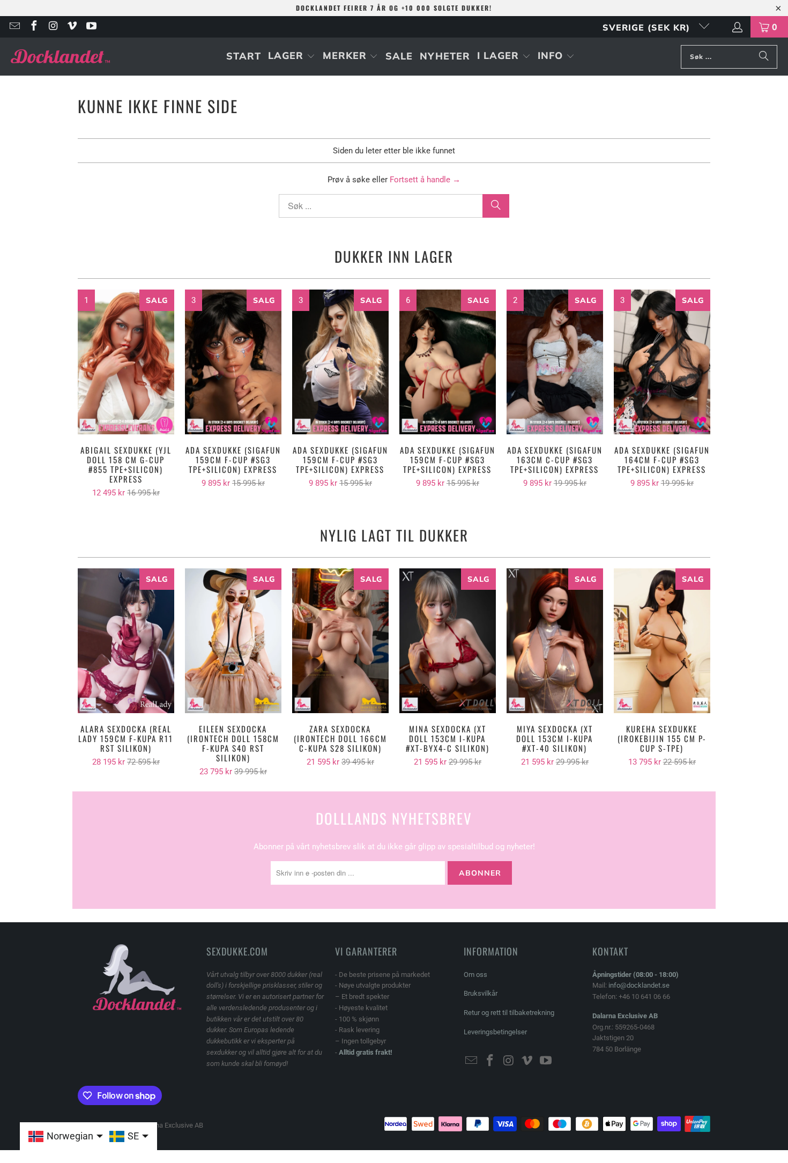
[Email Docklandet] (14, 26)
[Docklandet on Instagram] (52, 26)
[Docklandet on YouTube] (90, 26)
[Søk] (763, 57)
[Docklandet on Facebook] (33, 26)
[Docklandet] (60, 56)
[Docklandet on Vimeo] (72, 26)
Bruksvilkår (480, 993)
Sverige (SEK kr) (648, 27)
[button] (291, 56)
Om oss (475, 975)
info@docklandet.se (639, 985)
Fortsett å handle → (425, 179)
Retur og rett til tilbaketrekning (509, 1013)
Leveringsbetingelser (495, 1032)
